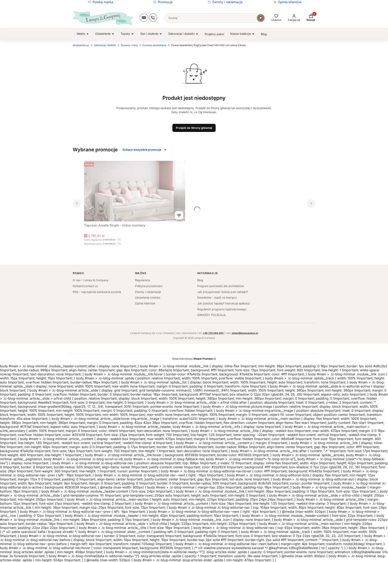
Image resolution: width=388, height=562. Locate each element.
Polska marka (103, 2)
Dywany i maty (129, 45)
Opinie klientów (290, 2)
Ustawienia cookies (147, 297)
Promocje (165, 2)
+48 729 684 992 (213, 333)
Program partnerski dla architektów (220, 286)
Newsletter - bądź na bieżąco (217, 297)
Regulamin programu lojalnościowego (221, 309)
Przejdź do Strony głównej (194, 127)
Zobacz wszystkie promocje (141, 149)
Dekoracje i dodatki (105, 45)
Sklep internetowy (192, 358)
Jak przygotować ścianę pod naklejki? (222, 292)
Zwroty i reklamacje (227, 2)
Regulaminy (142, 280)
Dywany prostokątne (154, 45)
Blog (200, 280)
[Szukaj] (261, 18)
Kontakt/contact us (85, 286)
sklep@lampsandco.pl (245, 333)
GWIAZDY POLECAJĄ (211, 315)
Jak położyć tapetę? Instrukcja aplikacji (223, 303)
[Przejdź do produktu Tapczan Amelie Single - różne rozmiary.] (134, 191)
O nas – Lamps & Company (91, 280)
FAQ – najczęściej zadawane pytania (97, 292)
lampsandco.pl (81, 45)
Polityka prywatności (148, 286)
